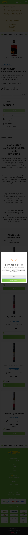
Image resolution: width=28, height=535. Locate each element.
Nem (14, 276)
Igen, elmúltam (14, 280)
